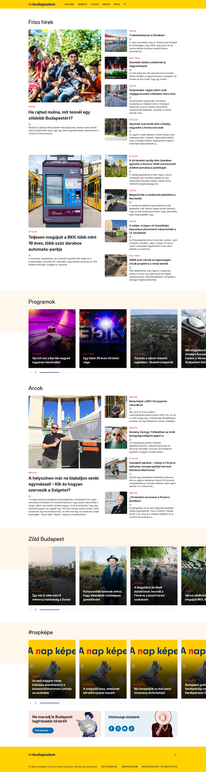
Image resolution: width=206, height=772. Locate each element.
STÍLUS (133, 120)
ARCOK (32, 473)
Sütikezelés (109, 766)
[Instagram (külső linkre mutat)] (118, 728)
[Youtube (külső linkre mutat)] (125, 728)
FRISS (32, 106)
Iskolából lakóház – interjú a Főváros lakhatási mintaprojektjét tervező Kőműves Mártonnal (152, 466)
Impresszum (130, 766)
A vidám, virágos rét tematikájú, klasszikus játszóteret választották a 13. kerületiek (152, 229)
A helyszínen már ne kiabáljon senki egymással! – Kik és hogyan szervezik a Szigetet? (63, 484)
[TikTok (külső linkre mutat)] (131, 728)
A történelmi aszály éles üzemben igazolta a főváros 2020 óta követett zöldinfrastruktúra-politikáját (152, 164)
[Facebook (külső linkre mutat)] (111, 728)
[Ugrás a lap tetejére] (175, 755)
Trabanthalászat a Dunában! (147, 35)
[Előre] (35, 372)
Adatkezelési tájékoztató (160, 766)
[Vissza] (30, 372)
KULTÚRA (134, 58)
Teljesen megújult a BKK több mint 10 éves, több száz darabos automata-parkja (62, 243)
